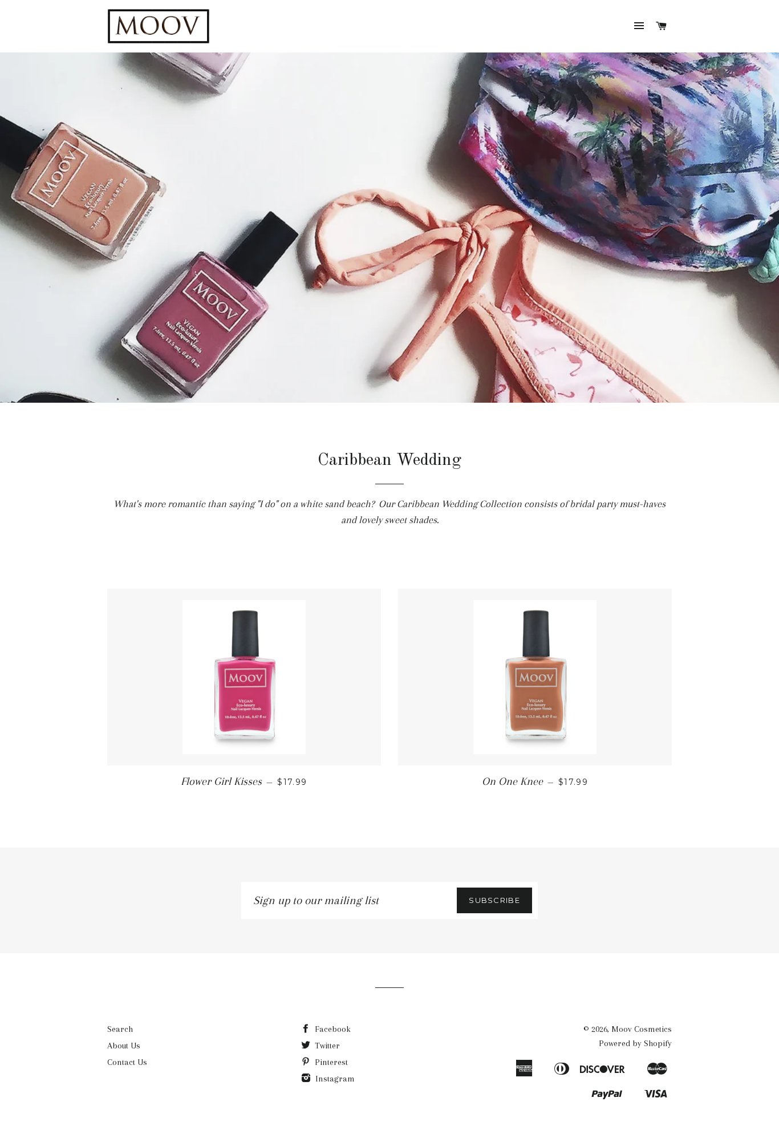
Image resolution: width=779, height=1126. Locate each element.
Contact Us (127, 1062)
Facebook (332, 1029)
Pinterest (330, 1062)
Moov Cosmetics (641, 1029)
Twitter (326, 1045)
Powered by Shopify (635, 1043)
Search (120, 1029)
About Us (123, 1045)
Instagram (334, 1079)
